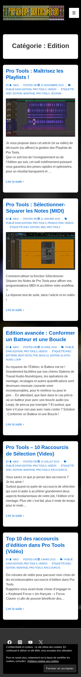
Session (56, 93)
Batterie (11, 355)
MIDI (43, 227)
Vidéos (52, 89)
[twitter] (40, 642)
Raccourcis (59, 470)
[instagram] (20, 642)
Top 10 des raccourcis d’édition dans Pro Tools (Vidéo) (35, 545)
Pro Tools (39, 89)
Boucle (44, 355)
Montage (29, 93)
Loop (18, 359)
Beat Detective (28, 355)
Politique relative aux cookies (43, 661)
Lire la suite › (15, 181)
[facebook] (9, 642)
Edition (27, 89)
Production (56, 223)
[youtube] (30, 642)
